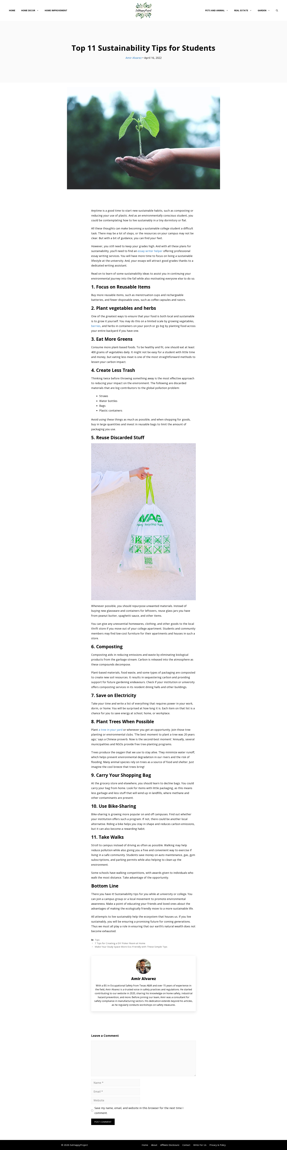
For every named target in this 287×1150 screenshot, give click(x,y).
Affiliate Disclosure (169, 1144)
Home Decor (28, 10)
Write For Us (199, 1144)
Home (12, 10)
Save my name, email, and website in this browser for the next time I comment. (138, 1110)
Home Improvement (56, 10)
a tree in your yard (110, 729)
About (154, 1144)
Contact (186, 1144)
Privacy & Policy (217, 1144)
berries (95, 326)
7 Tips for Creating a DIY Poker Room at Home (120, 943)
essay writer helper (150, 251)
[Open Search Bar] (277, 10)
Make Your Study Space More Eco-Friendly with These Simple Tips (131, 946)
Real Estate (241, 10)
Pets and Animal (215, 10)
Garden (262, 10)
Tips (97, 939)
